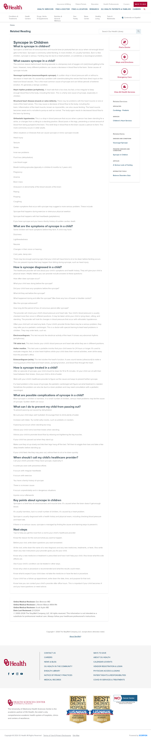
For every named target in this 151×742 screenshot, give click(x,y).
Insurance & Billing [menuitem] (64, 4)
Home (12, 25)
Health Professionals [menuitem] (111, 4)
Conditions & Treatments (13, 17)
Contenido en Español (132, 18)
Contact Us (50, 653)
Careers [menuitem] (127, 4)
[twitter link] (13, 674)
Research (94, 9)
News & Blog (50, 662)
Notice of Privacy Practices (58, 675)
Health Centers (28, 17)
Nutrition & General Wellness (58, 18)
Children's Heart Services (122, 121)
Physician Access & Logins (106, 671)
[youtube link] (21, 674)
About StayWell (75, 636)
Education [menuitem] (95, 4)
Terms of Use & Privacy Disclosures (57, 736)
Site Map (76, 736)
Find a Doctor (63, 9)
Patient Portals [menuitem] (81, 4)
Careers (137, 9)
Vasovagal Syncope (120, 143)
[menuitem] (144, 10)
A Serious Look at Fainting (122, 165)
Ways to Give (99, 653)
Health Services (45, 9)
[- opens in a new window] (26, 702)
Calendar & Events (102, 662)
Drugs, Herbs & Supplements (42, 17)
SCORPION (143, 736)
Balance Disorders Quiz (122, 175)
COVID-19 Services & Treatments (109, 680)
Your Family (75, 17)
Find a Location (80, 9)
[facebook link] (9, 674)
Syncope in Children (120, 155)
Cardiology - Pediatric (121, 110)
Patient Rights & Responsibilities (109, 675)
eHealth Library (52, 671)
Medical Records (52, 680)
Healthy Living (98, 17)
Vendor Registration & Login (107, 666)
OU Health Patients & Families (116, 9)
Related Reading (20, 31)
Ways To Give (140, 4)
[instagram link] (17, 674)
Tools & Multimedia (111, 17)
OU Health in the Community (58, 666)
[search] (117, 31)
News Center (86, 17)
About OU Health (101, 657)
